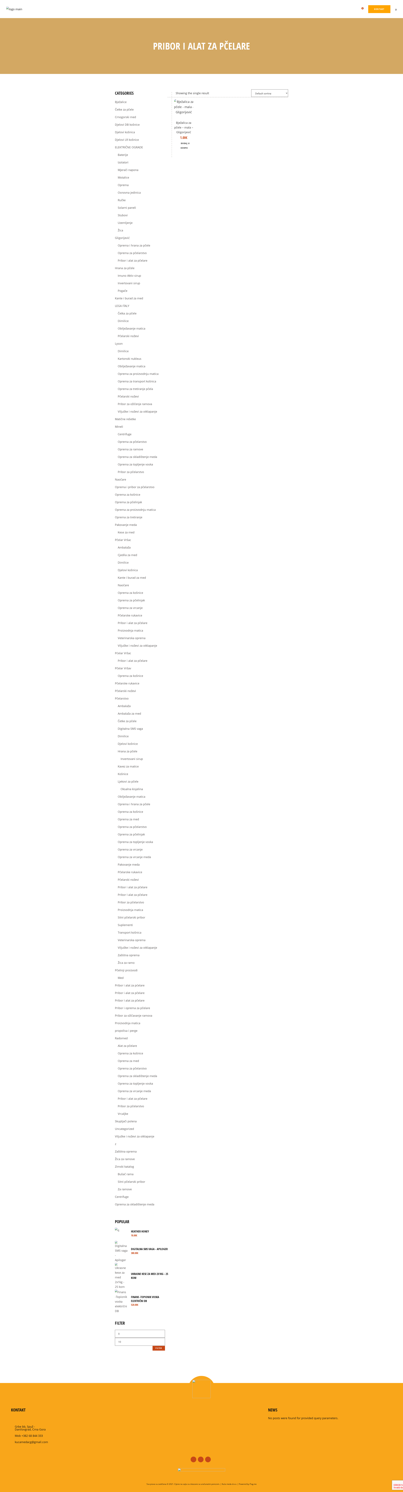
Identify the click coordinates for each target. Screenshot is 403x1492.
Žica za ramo (126, 963)
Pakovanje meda (126, 525)
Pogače (122, 291)
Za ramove (125, 1189)
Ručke (122, 200)
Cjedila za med (127, 555)
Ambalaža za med (129, 713)
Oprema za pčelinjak (128, 502)
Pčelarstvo (122, 698)
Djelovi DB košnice (127, 124)
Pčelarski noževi (128, 336)
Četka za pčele (127, 313)
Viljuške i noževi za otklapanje (137, 411)
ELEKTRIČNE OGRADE (129, 147)
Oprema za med (128, 819)
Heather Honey (140, 1231)
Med (121, 978)
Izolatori (123, 162)
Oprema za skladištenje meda (137, 457)
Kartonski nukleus (129, 359)
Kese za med (126, 532)
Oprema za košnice (127, 494)
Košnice (123, 774)
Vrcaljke (123, 1114)
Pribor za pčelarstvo (131, 472)
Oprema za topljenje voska (135, 464)
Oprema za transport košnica (137, 381)
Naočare (120, 479)
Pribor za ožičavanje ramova (133, 1015)
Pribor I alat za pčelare (132, 895)
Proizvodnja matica (130, 630)
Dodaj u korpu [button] (185, 145)
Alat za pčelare (127, 1046)
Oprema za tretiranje (128, 517)
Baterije (123, 155)
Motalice (123, 177)
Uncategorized (124, 1129)
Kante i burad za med (129, 298)
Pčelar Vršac (123, 540)
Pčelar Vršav (123, 668)
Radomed (121, 1038)
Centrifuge (124, 434)
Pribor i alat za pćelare (130, 985)
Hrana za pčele (124, 268)
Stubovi (123, 215)
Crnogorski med (125, 117)
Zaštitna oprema (128, 955)
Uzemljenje (125, 223)
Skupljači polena (126, 1121)
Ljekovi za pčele (128, 781)
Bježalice (121, 102)
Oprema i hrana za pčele (134, 245)
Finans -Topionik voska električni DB (145, 1299)
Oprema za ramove (130, 449)
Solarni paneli (127, 208)
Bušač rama (125, 1174)
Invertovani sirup (129, 283)
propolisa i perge (126, 1031)
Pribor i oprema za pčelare (132, 1008)
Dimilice (123, 321)
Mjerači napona (128, 170)
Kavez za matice (128, 766)
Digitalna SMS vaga (130, 729)
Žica (120, 230)
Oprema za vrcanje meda (134, 857)
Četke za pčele (124, 109)
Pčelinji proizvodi (126, 970)
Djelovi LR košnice (127, 140)
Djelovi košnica (125, 132)
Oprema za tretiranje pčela (135, 389)
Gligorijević (122, 238)
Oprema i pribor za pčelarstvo (134, 487)
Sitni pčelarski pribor (131, 917)
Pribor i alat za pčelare (132, 260)
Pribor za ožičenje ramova (135, 404)
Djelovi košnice (128, 744)
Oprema (123, 185)
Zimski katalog (124, 1166)
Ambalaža (124, 547)
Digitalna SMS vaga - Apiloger (149, 1249)
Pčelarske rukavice (130, 615)
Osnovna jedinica (129, 192)
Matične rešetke (125, 419)
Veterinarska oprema (131, 638)
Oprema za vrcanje (130, 608)
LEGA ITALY (122, 306)
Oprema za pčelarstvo (132, 253)
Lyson (119, 343)
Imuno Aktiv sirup (129, 275)
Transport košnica (129, 932)
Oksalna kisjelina (132, 789)
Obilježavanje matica (131, 328)
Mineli (119, 426)
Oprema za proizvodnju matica (138, 374)
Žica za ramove (125, 1159)
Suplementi (125, 925)
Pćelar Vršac (123, 653)
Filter (159, 1348)
